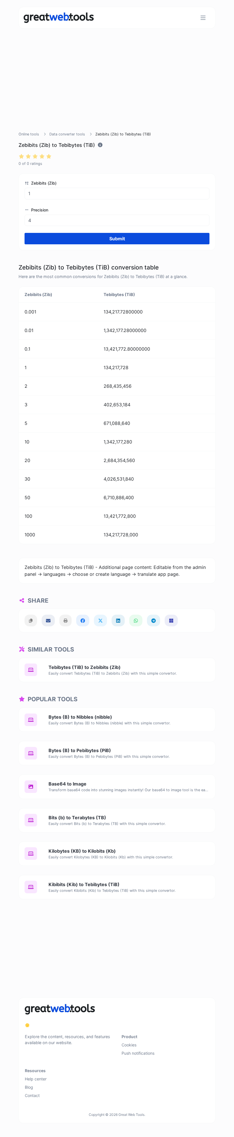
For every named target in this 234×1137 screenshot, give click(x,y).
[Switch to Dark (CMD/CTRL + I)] (27, 1025)
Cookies (129, 1044)
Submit (117, 238)
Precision (39, 209)
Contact (32, 1095)
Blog (29, 1087)
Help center (36, 1078)
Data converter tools (67, 134)
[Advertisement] (117, 87)
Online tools (29, 134)
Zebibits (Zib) (43, 183)
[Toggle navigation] (203, 17)
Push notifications (138, 1053)
